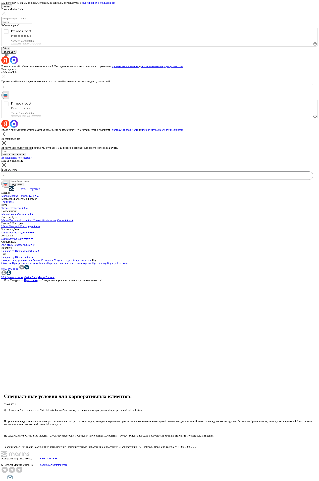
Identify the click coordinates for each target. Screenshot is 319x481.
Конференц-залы (81, 260)
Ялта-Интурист (14, 208)
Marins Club (30, 277)
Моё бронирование (12, 277)
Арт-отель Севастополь (18, 244)
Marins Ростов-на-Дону (17, 232)
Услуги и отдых (63, 260)
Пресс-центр (99, 263)
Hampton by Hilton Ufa (17, 257)
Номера (5, 260)
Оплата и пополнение (69, 263)
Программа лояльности (25, 263)
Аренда (87, 263)
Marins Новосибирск (17, 214)
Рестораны (47, 260)
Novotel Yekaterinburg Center (53, 220)
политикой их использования (98, 2)
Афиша (36, 260)
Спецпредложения (21, 260)
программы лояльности (125, 66)
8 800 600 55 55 (10, 268)
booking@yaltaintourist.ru (53, 464)
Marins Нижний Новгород (20, 226)
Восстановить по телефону (16, 157)
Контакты (122, 263)
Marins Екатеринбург (16, 220)
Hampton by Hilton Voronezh (20, 251)
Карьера (111, 263)
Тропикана (7, 201)
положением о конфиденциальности (162, 66)
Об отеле (6, 263)
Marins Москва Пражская (20, 195)
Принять (7, 6)
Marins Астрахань (17, 238)
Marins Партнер (48, 263)
